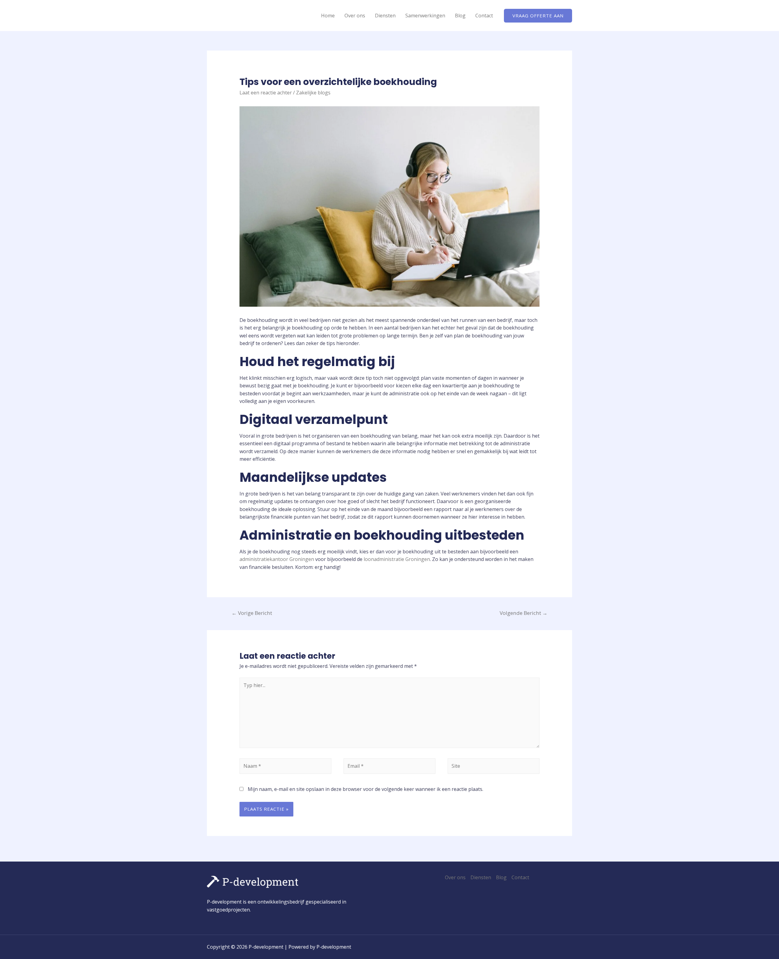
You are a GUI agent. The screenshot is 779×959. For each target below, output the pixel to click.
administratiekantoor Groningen (276, 559)
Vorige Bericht (252, 612)
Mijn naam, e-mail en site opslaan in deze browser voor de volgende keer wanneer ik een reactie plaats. (365, 789)
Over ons (354, 15)
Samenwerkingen (425, 15)
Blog (460, 15)
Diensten (385, 15)
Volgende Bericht (523, 612)
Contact (484, 15)
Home (328, 15)
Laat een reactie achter (265, 92)
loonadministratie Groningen (397, 559)
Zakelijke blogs (313, 92)
